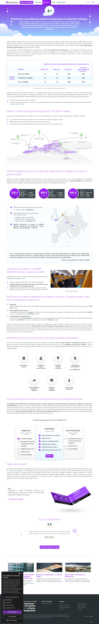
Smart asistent (61, 2)
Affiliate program (82, 607)
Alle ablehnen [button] (12, 616)
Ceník (61, 603)
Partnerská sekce (82, 605)
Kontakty (80, 609)
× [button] (21, 573)
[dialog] (12, 597)
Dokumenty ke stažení (65, 607)
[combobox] (19, 573)
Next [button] (77, 536)
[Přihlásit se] (92, 2)
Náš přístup (38, 2)
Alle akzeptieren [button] (12, 612)
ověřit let (49, 456)
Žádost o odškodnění (26, 2)
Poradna (62, 609)
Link (4, 594)
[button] (46, 2)
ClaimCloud (12, 2)
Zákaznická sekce (82, 603)
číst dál (23, 584)
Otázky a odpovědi (64, 605)
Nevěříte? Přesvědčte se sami (49, 547)
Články (54, 2)
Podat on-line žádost (47, 603)
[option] (49, 534)
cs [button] (88, 2)
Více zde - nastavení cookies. (44, 618)
